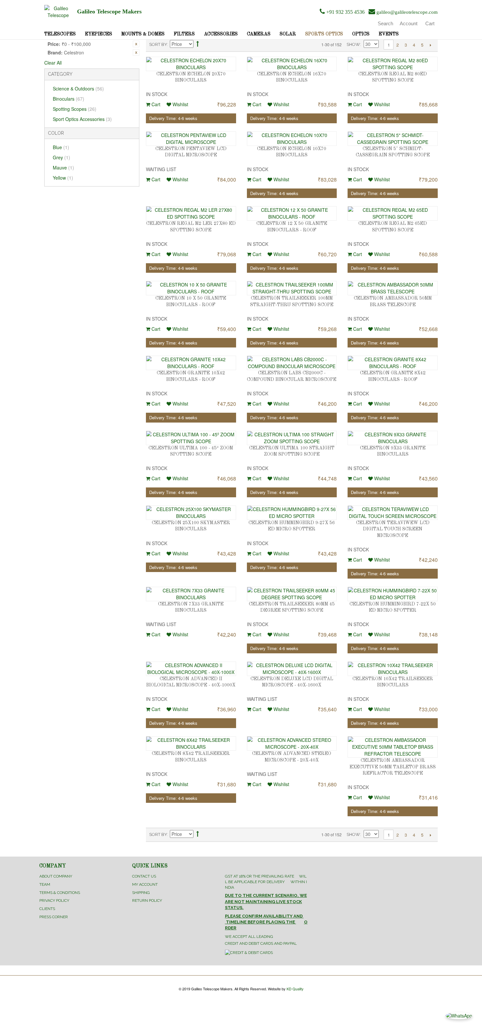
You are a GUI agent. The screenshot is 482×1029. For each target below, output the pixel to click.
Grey (61, 157)
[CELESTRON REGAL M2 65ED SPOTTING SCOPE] (393, 213)
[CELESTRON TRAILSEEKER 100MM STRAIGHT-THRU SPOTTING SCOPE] (292, 288)
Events (389, 34)
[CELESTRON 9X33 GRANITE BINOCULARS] (393, 438)
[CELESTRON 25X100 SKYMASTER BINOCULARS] (191, 512)
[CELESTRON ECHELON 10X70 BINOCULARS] (292, 138)
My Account (145, 884)
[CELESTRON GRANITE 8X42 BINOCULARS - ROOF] (393, 363)
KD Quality (295, 988)
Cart (155, 104)
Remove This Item (136, 44)
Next (430, 45)
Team (44, 884)
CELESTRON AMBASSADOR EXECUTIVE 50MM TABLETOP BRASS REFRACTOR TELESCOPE (393, 767)
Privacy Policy (54, 900)
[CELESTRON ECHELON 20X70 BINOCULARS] (191, 64)
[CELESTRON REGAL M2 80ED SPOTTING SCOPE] (393, 64)
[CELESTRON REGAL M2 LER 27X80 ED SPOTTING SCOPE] (191, 213)
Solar (288, 34)
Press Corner (53, 917)
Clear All (53, 62)
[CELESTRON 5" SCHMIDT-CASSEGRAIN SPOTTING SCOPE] (393, 138)
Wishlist (179, 104)
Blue (61, 147)
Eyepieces (98, 34)
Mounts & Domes (143, 34)
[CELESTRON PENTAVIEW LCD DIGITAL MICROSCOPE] (191, 138)
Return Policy (147, 900)
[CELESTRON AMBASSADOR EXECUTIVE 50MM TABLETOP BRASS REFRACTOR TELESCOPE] (393, 747)
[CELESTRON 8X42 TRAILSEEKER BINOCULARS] (191, 743)
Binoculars (68, 98)
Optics (361, 34)
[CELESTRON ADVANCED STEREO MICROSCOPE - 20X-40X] (292, 743)
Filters (184, 34)
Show (353, 44)
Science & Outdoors (78, 88)
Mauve (63, 167)
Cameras (259, 34)
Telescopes (60, 34)
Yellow (63, 177)
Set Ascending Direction (197, 45)
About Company (55, 876)
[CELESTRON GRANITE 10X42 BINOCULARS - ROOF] (191, 363)
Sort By (158, 44)
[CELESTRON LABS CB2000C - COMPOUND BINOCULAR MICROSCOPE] (292, 363)
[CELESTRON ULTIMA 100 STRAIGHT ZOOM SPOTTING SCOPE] (292, 438)
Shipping (141, 892)
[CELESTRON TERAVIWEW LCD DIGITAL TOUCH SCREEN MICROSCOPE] (393, 512)
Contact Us (144, 876)
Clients (47, 908)
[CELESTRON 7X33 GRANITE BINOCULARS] (191, 594)
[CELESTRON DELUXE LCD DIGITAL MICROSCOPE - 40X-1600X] (292, 669)
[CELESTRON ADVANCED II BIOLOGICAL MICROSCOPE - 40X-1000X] (191, 669)
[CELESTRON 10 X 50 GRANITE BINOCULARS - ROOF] (191, 288)
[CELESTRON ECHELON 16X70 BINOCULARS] (292, 64)
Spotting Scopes (74, 109)
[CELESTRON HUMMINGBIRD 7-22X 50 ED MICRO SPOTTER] (393, 594)
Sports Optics (324, 34)
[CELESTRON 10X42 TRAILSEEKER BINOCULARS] (393, 669)
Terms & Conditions (59, 892)
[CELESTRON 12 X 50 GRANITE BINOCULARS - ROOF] (292, 213)
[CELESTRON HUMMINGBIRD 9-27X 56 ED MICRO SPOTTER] (292, 512)
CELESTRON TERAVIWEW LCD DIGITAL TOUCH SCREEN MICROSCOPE (393, 529)
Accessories (221, 34)
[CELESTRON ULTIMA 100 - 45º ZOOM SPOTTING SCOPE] (191, 438)
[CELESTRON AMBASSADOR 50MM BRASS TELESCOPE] (393, 288)
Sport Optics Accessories (82, 119)
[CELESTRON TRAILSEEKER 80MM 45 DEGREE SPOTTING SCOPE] (292, 594)
